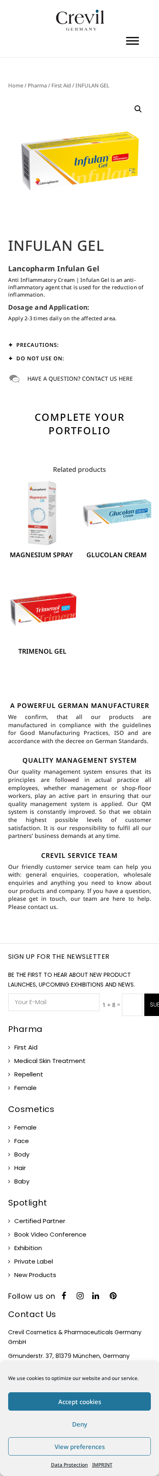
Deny (79, 1424)
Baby (21, 1181)
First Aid (61, 85)
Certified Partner (39, 1221)
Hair (20, 1167)
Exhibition (28, 1248)
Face (21, 1141)
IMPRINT (102, 1464)
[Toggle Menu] (132, 41)
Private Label (33, 1261)
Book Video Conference (50, 1234)
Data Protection (69, 1464)
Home (15, 85)
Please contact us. (33, 907)
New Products (35, 1275)
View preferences (80, 1447)
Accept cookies (79, 1402)
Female (25, 1087)
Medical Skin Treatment (50, 1060)
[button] (138, 109)
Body (21, 1154)
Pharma (37, 85)
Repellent (28, 1074)
